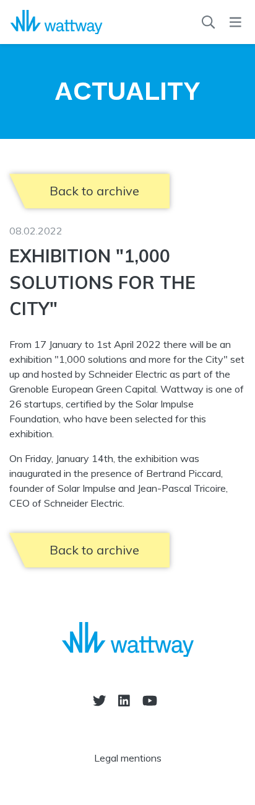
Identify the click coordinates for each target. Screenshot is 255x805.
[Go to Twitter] (99, 700)
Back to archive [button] (94, 190)
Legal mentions (128, 758)
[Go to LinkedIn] (124, 700)
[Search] (208, 22)
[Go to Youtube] (149, 700)
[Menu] (235, 22)
